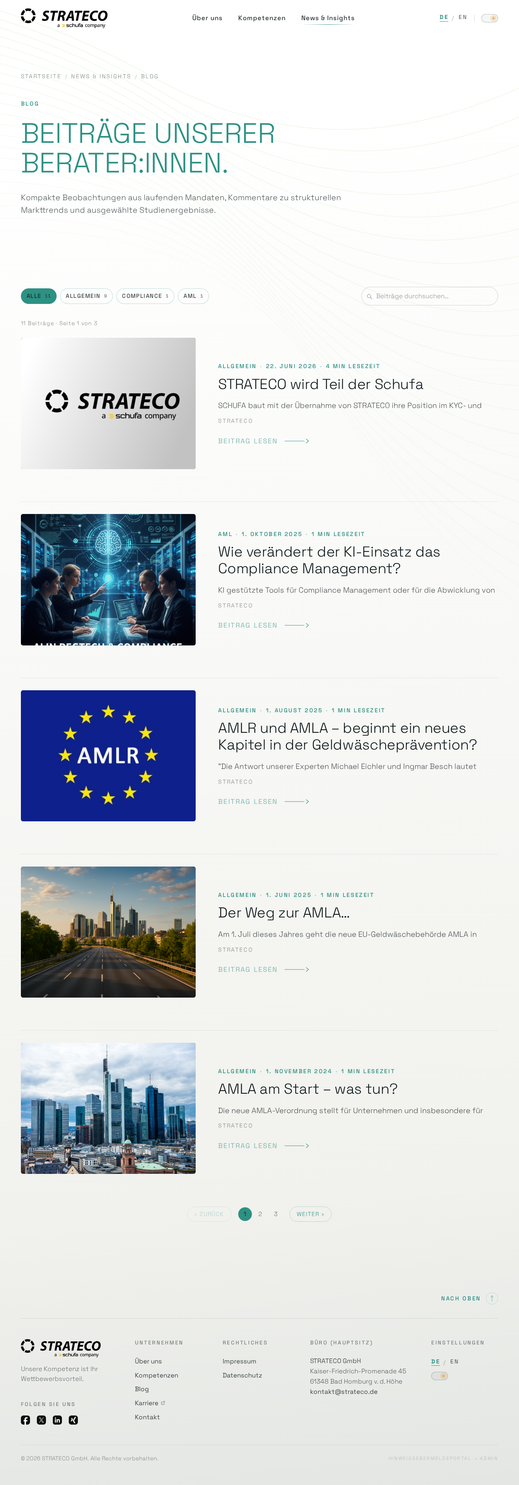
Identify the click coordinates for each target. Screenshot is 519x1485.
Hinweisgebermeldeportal (430, 1458)
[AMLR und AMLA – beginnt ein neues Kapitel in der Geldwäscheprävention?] (259, 755)
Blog (142, 1389)
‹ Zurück (209, 1214)
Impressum (239, 1361)
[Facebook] (25, 1420)
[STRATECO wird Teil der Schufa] (259, 409)
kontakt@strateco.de (344, 1391)
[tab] (39, 296)
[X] (41, 1420)
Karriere (146, 1403)
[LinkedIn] (57, 1420)
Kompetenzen (156, 1375)
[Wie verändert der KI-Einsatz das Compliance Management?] (259, 579)
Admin (489, 1458)
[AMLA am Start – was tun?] (259, 1108)
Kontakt (147, 1417)
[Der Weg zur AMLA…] (259, 932)
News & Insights (101, 76)
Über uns (148, 1361)
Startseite (41, 76)
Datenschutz (242, 1375)
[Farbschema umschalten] (489, 18)
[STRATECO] (64, 18)
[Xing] (73, 1420)
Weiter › (310, 1214)
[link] (263, 441)
